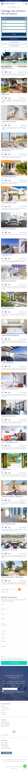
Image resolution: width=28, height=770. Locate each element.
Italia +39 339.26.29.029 (5, 723)
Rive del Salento (13, 7)
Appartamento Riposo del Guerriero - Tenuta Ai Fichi (13, 150)
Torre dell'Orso (5, 257)
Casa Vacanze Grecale (8, 524)
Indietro (7, 589)
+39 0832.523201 (14, 42)
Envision (16, 768)
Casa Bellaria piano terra (9, 176)
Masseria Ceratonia (7, 68)
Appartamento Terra (8, 308)
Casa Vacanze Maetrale (9, 229)
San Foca (4, 96)
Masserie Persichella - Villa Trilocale (12, 577)
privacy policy (24, 658)
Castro (4, 178)
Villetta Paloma (6, 469)
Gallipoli (4, 70)
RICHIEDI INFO (14, 39)
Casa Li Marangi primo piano (10, 389)
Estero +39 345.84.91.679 (5, 724)
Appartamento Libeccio (9, 281)
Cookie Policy (3, 714)
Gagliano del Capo (6, 152)
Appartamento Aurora (8, 416)
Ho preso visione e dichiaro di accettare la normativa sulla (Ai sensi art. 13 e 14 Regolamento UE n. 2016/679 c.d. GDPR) (14, 692)
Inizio (3, 589)
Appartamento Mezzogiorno (10, 335)
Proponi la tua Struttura (5, 709)
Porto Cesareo (5, 231)
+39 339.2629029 (9, 0)
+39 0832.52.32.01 (18, 0)
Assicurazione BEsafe (5, 735)
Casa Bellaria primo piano (9, 202)
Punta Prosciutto (6, 310)
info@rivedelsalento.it (5, 726)
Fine (7, 592)
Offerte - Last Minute (4, 742)
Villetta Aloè (5, 94)
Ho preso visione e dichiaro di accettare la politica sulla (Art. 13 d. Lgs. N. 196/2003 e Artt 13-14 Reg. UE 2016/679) (14, 659)
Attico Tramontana (7, 362)
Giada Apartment (7, 255)
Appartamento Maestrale (9, 550)
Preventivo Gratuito (4, 745)
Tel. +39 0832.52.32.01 (5, 721)
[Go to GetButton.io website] (25, 768)
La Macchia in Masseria (9, 121)
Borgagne (4, 498)
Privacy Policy (3, 712)
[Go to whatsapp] (25, 766)
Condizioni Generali (4, 707)
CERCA (14, 34)
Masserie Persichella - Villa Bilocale (12, 496)
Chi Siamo (3, 706)
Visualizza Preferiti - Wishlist (6, 748)
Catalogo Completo (4, 744)
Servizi (2, 710)
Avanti (3, 592)
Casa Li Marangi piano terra (10, 442)
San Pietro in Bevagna (7, 123)
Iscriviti (21, 689)
